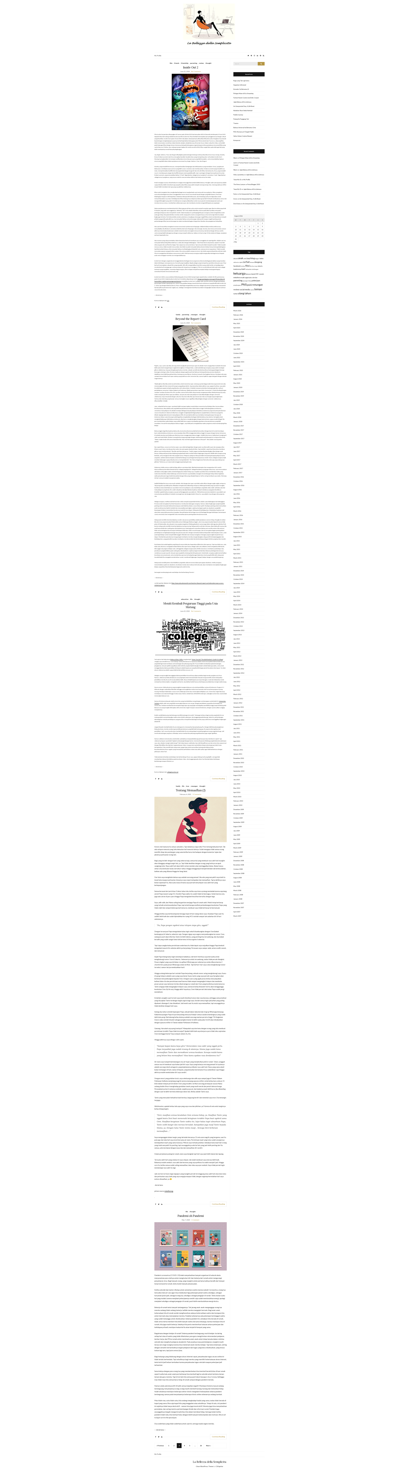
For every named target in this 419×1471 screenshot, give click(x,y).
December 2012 (238, 664)
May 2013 (236, 647)
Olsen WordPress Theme (204, 1466)
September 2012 (238, 673)
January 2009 (237, 856)
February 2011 (238, 750)
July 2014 (236, 588)
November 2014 (238, 575)
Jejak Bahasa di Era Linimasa (242, 102)
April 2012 (236, 690)
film (171, 63)
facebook (237, 266)
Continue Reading (218, 307)
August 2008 (237, 878)
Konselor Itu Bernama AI (241, 89)
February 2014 (238, 609)
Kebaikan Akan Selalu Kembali (242, 110)
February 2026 (238, 315)
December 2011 (238, 707)
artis (245, 258)
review (201, 63)
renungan (194, 314)
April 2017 (236, 460)
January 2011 (237, 754)
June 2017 (236, 451)
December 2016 (238, 477)
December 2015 (238, 524)
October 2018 (238, 404)
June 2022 (236, 357)
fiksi (247, 265)
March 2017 (237, 464)
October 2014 (238, 579)
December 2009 (238, 809)
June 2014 (236, 592)
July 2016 (236, 494)
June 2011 (236, 733)
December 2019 (238, 392)
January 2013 (237, 660)
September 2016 (238, 485)
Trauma (235, 123)
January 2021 (237, 374)
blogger (257, 258)
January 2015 (237, 566)
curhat (246, 261)
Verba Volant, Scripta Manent (242, 136)
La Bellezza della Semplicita (209, 1462)
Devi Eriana (237, 204)
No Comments (196, 71)
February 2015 (238, 562)
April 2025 (236, 328)
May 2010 (236, 788)
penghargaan (237, 285)
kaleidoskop (237, 269)
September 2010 (238, 771)
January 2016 (237, 519)
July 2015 (236, 541)
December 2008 (238, 860)
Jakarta (260, 266)
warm (235, 163)
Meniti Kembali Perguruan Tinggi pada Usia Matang (190, 605)
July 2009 (236, 831)
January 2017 (237, 473)
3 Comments (197, 794)
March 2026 (237, 311)
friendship (184, 63)
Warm (235, 158)
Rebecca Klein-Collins (176, 659)
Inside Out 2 (190, 67)
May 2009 (236, 839)
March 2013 (237, 656)
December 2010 (238, 758)
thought (208, 63)
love (187, 786)
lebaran (248, 274)
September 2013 (238, 630)
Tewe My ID (237, 179)
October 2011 (238, 716)
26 (201, 1446)
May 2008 (236, 886)
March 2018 (237, 417)
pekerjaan (256, 280)
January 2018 (237, 421)
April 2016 (236, 507)
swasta (252, 289)
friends (176, 63)
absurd (235, 258)
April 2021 (236, 366)
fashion (243, 266)
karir (244, 269)
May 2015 (236, 549)
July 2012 (236, 677)
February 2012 (238, 698)
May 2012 (236, 686)
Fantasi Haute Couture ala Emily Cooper (246, 98)
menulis (261, 274)
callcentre (236, 262)
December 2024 (238, 332)
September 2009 (238, 822)
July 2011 (236, 728)
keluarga (239, 273)
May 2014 (236, 596)
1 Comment (195, 1220)
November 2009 (238, 814)
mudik (243, 277)
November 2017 (238, 430)
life (191, 599)
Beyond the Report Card (190, 319)
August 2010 (237, 775)
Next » (208, 1446)
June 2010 (236, 784)
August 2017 (237, 443)
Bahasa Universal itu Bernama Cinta (244, 127)
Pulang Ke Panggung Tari (241, 119)
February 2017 (238, 468)
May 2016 (236, 502)
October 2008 (238, 869)
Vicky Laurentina (238, 175)
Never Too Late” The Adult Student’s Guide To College (207, 659)
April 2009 (236, 843)
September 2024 (238, 340)
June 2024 (236, 349)
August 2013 (237, 635)
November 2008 (238, 865)
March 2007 (237, 916)
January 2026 (237, 319)
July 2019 (236, 400)
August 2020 (237, 379)
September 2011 (238, 720)
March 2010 (237, 797)
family (178, 314)
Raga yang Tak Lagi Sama (241, 81)
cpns (240, 262)
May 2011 (236, 737)
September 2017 (238, 438)
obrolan (254, 277)
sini (168, 300)
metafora (236, 277)
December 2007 (238, 903)
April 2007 (236, 912)
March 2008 (237, 890)
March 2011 (237, 745)
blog (253, 258)
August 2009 (237, 826)
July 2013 (236, 639)
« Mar (235, 242)
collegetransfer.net (172, 772)
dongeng (258, 262)
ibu (253, 266)
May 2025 (236, 323)
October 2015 (238, 528)
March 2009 (237, 848)
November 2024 (238, 336)
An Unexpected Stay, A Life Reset (243, 106)
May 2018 (236, 413)
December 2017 (238, 426)
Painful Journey (238, 115)
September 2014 (238, 583)
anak (240, 258)
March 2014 (237, 605)
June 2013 (236, 643)
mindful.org (169, 1191)
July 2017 (236, 447)
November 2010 (238, 762)
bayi (248, 258)
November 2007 (238, 907)
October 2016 (238, 481)
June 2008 (236, 882)
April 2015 (236, 554)
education (184, 599)
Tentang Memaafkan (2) (190, 790)
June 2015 (236, 545)
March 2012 (237, 694)
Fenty (235, 194)
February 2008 (238, 895)
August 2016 (237, 490)
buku (261, 258)
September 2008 (238, 873)
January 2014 (237, 613)
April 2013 (236, 652)
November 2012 (238, 669)
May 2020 (236, 383)
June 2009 (236, 835)
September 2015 (238, 532)
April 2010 (236, 792)
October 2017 (238, 434)
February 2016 (238, 515)
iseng (255, 266)
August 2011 (237, 724)
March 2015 (237, 558)
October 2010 (238, 767)
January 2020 (237, 387)
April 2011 (236, 741)
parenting (193, 63)
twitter (235, 294)
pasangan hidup (247, 280)
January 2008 (237, 899)
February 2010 (238, 801)
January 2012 (237, 703)
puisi (249, 284)
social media (245, 289)
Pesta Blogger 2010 (253, 184)
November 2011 (238, 711)
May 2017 (236, 455)
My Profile (157, 56)
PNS (244, 284)
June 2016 (236, 498)
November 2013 (238, 622)
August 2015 (237, 536)
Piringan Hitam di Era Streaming (243, 93)
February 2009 (238, 852)
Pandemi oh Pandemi (191, 1216)
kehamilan (249, 269)
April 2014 (236, 600)
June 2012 (236, 681)
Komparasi (236, 140)
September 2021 (238, 362)
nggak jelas (248, 277)
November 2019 (238, 396)
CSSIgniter (219, 1466)
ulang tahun (244, 293)
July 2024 (236, 345)
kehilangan (255, 269)
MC (257, 274)
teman (258, 289)
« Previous (160, 1446)
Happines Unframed (239, 85)
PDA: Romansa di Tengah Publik (243, 132)
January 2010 (237, 805)
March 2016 (237, 511)
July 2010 (236, 779)
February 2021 (238, 370)
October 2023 (238, 353)
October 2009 (238, 818)
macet (253, 274)
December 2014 (238, 571)
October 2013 (238, 626)
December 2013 (238, 617)
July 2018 (236, 409)
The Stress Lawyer (239, 184)
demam (252, 262)
